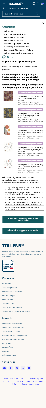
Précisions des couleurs (13, 379)
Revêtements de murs (14, 37)
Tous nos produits (9, 287)
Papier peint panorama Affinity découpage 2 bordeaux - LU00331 (30, 98)
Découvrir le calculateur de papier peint (23, 231)
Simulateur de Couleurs (12, 323)
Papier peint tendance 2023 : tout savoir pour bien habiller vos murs (23, 188)
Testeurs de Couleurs (11, 331)
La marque (6, 283)
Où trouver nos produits (12, 291)
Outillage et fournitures (15, 34)
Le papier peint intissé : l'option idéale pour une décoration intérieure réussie (24, 193)
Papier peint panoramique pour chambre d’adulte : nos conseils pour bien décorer (23, 203)
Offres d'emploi (8, 295)
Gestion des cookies (30, 384)
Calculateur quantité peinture (14, 335)
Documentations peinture (13, 339)
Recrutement (7, 299)
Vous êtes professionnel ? (13, 307)
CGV (14, 384)
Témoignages (8, 303)
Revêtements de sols (13, 40)
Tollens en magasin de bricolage (16, 311)
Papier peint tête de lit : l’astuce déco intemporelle (22, 209)
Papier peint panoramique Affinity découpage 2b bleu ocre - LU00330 (29, 115)
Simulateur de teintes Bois (13, 327)
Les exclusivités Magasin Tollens (18, 50)
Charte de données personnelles (29, 381)
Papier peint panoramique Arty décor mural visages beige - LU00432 (30, 149)
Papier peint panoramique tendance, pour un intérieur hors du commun (24, 198)
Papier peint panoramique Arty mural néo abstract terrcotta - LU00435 (30, 132)
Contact (5, 351)
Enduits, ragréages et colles (16, 44)
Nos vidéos (6, 343)
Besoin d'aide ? (8, 347)
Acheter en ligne (9, 355)
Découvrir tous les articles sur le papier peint (23, 219)
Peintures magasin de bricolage (18, 53)
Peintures (8, 31)
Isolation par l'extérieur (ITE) (16, 47)
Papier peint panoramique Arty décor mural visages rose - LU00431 (30, 166)
